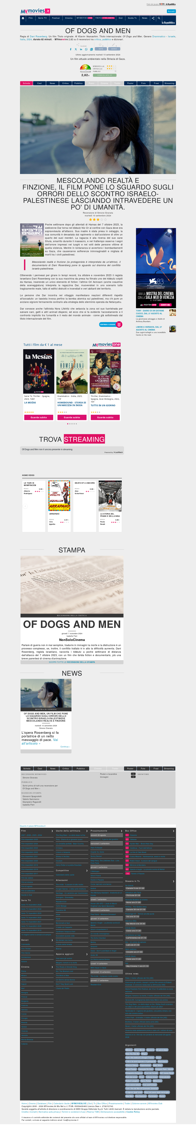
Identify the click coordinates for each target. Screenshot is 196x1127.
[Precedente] (25, 506)
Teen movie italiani (133, 1085)
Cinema (32, 1103)
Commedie (25, 944)
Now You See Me (132, 1054)
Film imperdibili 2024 (29, 843)
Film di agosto (26, 886)
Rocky (162, 1096)
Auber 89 (94, 955)
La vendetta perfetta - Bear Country (70, 843)
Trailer (127, 1103)
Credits (25, 1111)
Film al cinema (27, 882)
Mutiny (93, 942)
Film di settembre (28, 890)
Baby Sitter (157, 1065)
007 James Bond (166, 1073)
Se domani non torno (64, 940)
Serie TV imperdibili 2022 (31, 917)
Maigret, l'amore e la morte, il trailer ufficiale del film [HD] (147, 995)
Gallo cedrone (131, 949)
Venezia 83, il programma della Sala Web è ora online (146, 1000)
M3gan (144, 1054)
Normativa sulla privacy (49, 1111)
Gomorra (150, 1050)
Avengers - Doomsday (64, 897)
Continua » (65, 746)
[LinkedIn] (81, 49)
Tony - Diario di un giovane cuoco (69, 839)
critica (97, 39)
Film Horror (25, 953)
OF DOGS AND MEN (72, 623)
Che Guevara (141, 1096)
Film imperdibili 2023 (29, 848)
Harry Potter (146, 1081)
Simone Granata (30, 777)
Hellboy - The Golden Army (136, 906)
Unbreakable (165, 1077)
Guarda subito (39, 417)
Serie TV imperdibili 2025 (31, 904)
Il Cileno (59, 848)
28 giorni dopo (162, 1050)
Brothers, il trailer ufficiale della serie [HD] (141, 1022)
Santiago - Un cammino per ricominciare (72, 893)
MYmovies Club (155, 1103)
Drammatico (158, 36)
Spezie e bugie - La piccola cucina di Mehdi (147, 869)
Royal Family (131, 1069)
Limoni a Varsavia (63, 852)
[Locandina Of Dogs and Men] (32, 256)
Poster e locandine (108, 774)
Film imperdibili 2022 (29, 852)
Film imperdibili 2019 (29, 865)
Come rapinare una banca (101, 884)
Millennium (157, 1081)
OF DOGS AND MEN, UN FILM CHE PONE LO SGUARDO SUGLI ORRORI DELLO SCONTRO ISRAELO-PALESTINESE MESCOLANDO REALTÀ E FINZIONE (46, 717)
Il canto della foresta (64, 944)
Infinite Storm (130, 928)
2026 (29, 835)
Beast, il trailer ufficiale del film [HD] (139, 1026)
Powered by (109, 452)
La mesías (30, 402)
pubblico (106, 39)
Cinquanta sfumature (134, 1073)
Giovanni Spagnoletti (32, 796)
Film (50, 1103)
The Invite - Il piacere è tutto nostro (69, 884)
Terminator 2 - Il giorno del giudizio (104, 839)
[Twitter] (75, 49)
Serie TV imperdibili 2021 (31, 922)
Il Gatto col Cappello (64, 927)
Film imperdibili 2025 (29, 839)
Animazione (26, 957)
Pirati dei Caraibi (151, 1073)
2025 (34, 835)
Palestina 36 (61, 910)
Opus (158, 1057)
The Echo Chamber (98, 938)
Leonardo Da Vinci (146, 1069)
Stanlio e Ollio (131, 921)
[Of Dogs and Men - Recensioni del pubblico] (72, 613)
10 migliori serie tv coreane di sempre (36, 934)
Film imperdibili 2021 (29, 856)
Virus (142, 1077)
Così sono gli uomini (64, 958)
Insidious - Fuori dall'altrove (141, 848)
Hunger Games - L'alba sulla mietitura (71, 889)
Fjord (58, 918)
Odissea (133, 839)
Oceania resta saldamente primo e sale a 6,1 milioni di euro (148, 1030)
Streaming (169, 83)
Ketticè (93, 888)
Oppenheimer (145, 1065)
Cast (39, 83)
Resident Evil (61, 901)
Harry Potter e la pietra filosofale (69, 865)
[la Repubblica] (161, 5)
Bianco (58, 948)
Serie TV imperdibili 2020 (31, 926)
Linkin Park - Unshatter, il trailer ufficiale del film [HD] (146, 1017)
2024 (29, 39)
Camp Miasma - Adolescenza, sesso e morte (147, 856)
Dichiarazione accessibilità (113, 1111)
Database (41, 1103)
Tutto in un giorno (103, 405)
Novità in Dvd (26, 895)
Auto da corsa (131, 1077)
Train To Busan (96, 847)
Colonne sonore (139, 1103)
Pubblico (78, 83)
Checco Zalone (132, 1065)
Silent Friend (96, 875)
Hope (58, 914)
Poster (130, 83)
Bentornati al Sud (63, 923)
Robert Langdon (132, 1081)
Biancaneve (162, 1061)
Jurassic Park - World (164, 1069)
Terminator (153, 1096)
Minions (129, 1050)
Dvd (90, 1103)
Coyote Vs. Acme (97, 852)
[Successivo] (118, 506)
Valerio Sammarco (31, 799)
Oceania (133, 835)
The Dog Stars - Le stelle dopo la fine (70, 835)
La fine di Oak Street (138, 852)
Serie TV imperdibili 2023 (31, 913)
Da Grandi (129, 885)
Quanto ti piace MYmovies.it (32, 826)
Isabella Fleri (28, 804)
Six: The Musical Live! (64, 971)
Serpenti (94, 946)
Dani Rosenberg (38, 36)
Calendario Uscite (62, 1103)
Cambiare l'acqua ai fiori (65, 931)
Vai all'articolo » (40, 741)
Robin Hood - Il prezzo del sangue (143, 861)
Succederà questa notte (65, 936)
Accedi (171, 11)
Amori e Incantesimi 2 (99, 929)
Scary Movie (139, 1050)
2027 (23, 835)
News (52, 83)
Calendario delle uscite (65, 875)
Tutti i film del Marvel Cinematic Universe (142, 1088)
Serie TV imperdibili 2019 (31, 930)
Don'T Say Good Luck (64, 984)
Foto (143, 83)
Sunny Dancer (96, 856)
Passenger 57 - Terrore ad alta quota (139, 914)
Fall (126, 963)
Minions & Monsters (138, 865)
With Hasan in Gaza (98, 967)
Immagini (104, 777)
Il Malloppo (95, 871)
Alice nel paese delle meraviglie (157, 1092)
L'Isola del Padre (62, 988)
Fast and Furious (149, 1085)
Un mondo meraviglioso (100, 933)
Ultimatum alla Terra (133, 892)
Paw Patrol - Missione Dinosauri (103, 914)
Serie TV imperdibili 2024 (31, 909)
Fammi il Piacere (97, 880)
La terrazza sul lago (133, 935)
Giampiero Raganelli (32, 802)
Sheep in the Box (62, 856)
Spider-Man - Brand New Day (141, 843)
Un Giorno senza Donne (65, 980)
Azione (24, 961)
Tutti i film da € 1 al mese (42, 344)
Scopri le (72, 662)
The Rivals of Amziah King (66, 967)
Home (24, 1103)
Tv (95, 1103)
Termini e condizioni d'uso (73, 1111)
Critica (65, 83)
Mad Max (129, 1096)
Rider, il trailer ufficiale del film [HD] (139, 978)
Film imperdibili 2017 (29, 873)
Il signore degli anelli (134, 1092)
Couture (59, 861)
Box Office (102, 1103)
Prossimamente (116, 1103)
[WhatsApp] (86, 49)
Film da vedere (27, 878)
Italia (22, 39)
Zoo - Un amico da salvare (135, 942)
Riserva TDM (93, 1111)
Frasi (156, 83)
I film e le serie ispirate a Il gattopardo (141, 1061)
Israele (171, 36)
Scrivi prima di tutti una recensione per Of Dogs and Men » (40, 787)
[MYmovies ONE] (107, 345)
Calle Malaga (61, 906)
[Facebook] (70, 49)
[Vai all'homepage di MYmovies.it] (35, 13)
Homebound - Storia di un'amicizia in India (71, 404)
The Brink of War (62, 975)
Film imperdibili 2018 (29, 869)
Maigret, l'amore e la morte (66, 962)
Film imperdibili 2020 (29, 861)
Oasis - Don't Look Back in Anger (104, 951)
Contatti (33, 1111)
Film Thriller (26, 948)
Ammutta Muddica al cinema (136, 899)
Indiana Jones (151, 1077)
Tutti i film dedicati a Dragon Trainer (140, 1057)
